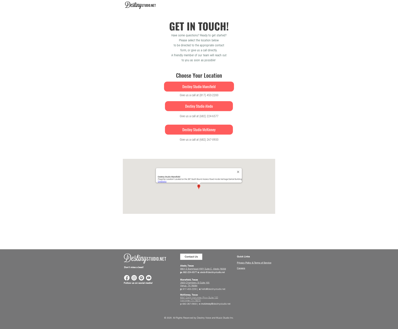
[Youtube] (148, 278)
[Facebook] (127, 278)
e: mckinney (205, 303)
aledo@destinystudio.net (212, 272)
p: (181, 303)
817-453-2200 (190, 289)
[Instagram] (134, 278)
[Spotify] (141, 278)
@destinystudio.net (220, 303)
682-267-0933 (190, 303)
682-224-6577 (190, 272)
